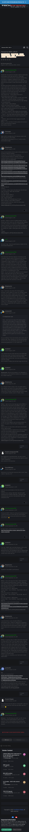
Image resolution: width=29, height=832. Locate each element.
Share (7, 739)
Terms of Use (21, 821)
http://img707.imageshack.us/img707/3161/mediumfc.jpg (14, 165)
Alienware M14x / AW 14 (14, 64)
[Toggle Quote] (3, 316)
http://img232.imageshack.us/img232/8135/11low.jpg (13, 161)
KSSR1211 (7, 349)
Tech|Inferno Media (18, 809)
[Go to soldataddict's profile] (24, 765)
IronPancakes (8, 758)
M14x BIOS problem (7, 773)
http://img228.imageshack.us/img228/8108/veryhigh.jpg (14, 168)
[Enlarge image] (9, 517)
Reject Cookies (17, 829)
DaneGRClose (9, 467)
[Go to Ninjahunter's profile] (2, 148)
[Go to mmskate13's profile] (2, 312)
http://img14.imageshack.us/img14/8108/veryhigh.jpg (13, 176)
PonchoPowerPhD (9, 792)
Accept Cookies (7, 829)
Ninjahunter (8, 147)
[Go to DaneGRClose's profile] (2, 468)
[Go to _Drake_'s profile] (24, 782)
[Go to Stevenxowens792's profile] (2, 71)
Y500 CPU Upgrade (7, 791)
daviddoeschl (8, 774)
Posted (10, 71)
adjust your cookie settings (18, 824)
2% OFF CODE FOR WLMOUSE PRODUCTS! (13, 2)
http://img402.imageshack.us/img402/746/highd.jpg (13, 167)
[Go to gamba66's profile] (2, 668)
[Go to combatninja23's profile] (24, 774)
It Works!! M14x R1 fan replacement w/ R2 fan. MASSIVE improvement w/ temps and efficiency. (12, 755)
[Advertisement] (14, 27)
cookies (9, 822)
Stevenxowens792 (7, 63)
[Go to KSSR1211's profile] (2, 349)
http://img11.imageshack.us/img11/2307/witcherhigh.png (14, 180)
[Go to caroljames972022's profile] (24, 754)
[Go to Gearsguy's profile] (2, 132)
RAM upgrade (6, 765)
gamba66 (8, 668)
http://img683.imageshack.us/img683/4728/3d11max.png (14, 162)
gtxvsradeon (7, 784)
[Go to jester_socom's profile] (24, 792)
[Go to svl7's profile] (2, 240)
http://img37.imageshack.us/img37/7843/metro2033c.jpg (14, 171)
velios (6, 766)
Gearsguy (8, 131)
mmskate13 (8, 311)
